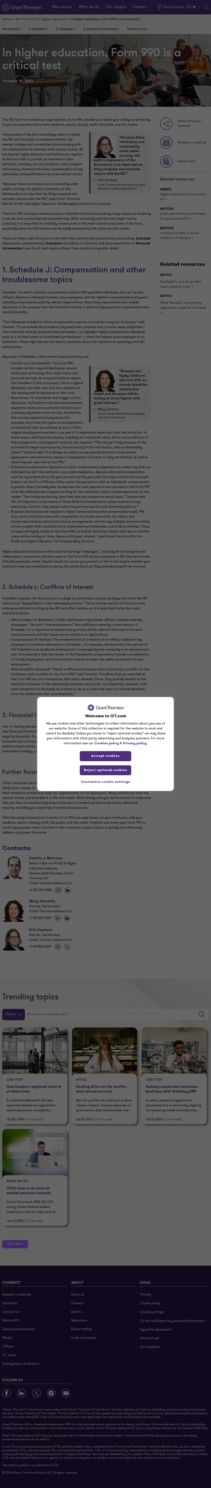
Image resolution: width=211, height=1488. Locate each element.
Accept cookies (105, 756)
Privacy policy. (135, 743)
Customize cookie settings (105, 782)
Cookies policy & (108, 743)
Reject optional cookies (105, 770)
